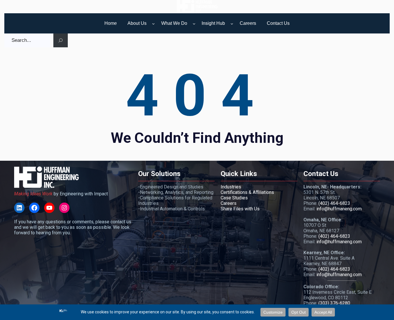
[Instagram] (64, 208)
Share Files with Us (240, 209)
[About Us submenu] (153, 23)
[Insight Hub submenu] (231, 23)
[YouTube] (49, 208)
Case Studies (234, 198)
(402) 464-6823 (334, 203)
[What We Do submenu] (194, 23)
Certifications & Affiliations (247, 192)
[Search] (60, 40)
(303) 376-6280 (334, 303)
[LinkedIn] (19, 208)
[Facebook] (34, 208)
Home (110, 23)
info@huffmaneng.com (339, 209)
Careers (229, 203)
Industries (231, 187)
